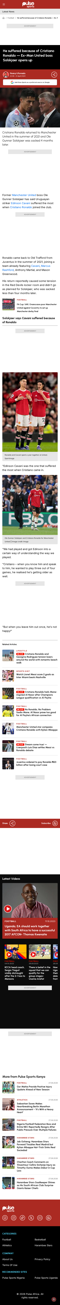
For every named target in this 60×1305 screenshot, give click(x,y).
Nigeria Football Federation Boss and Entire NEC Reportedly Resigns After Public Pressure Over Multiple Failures (36, 1127)
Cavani (35, 265)
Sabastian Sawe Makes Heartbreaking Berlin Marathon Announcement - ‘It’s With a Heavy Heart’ (35, 1108)
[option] (16, 963)
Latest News (8, 11)
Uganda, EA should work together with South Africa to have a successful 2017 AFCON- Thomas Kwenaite (30, 930)
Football (11, 18)
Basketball (40, 1239)
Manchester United (24, 195)
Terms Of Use (9, 1265)
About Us (7, 1259)
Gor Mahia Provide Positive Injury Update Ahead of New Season (34, 1088)
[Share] (54, 74)
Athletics (22, 1100)
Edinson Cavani (20, 203)
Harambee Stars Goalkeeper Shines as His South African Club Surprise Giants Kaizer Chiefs (36, 1185)
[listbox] (31, 963)
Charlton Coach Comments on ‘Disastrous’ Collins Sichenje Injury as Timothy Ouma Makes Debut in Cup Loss (36, 1166)
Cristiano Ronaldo (21, 207)
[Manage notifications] (54, 1299)
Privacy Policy (42, 1259)
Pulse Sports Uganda (46, 1277)
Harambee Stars (25, 1138)
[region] (30, 963)
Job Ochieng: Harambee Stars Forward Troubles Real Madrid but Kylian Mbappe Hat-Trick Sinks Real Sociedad (36, 1146)
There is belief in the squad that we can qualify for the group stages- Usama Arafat (39, 973)
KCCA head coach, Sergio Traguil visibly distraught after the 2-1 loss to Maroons (15, 973)
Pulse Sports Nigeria (13, 1277)
